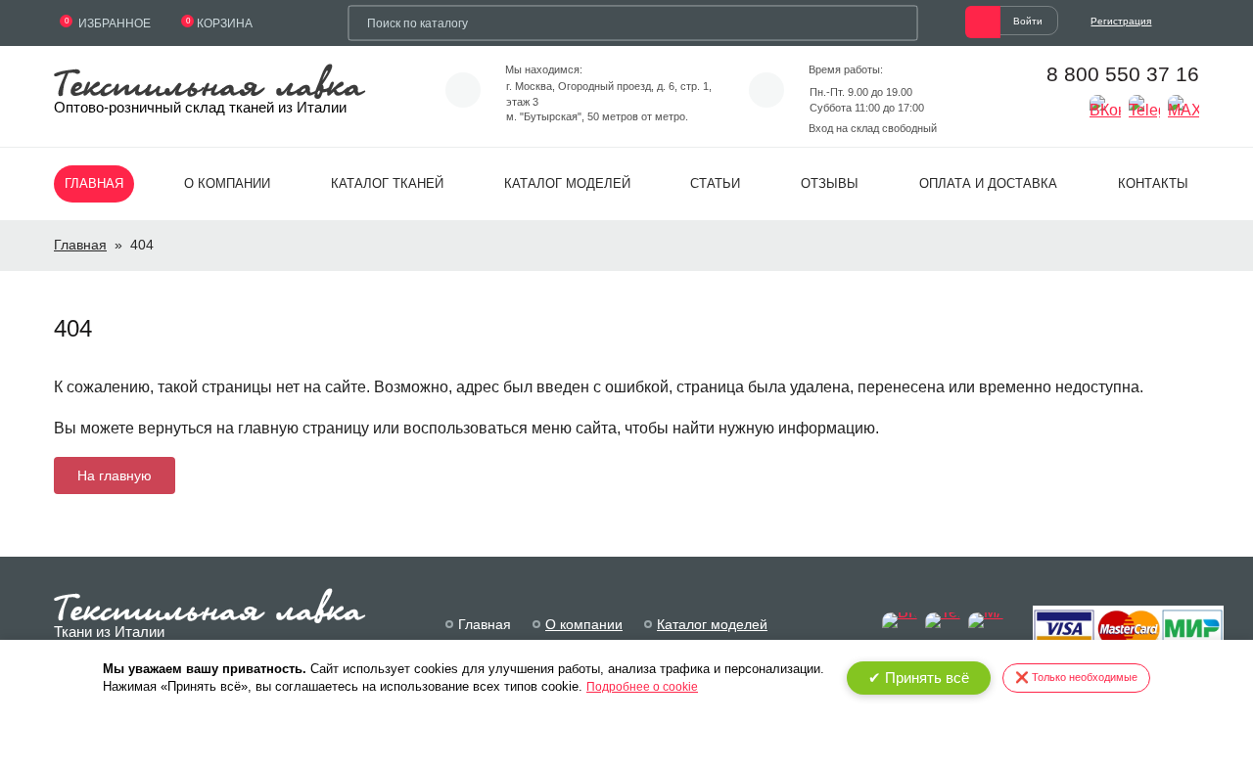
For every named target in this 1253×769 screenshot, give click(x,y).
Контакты (1153, 183)
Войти (1028, 21)
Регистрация (1121, 21)
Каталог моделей (567, 183)
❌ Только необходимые (1076, 677)
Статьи (715, 183)
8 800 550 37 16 (1122, 74)
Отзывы (830, 183)
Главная (94, 183)
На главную (114, 475)
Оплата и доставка (988, 183)
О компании (227, 183)
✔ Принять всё (918, 677)
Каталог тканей (387, 183)
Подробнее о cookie (642, 687)
